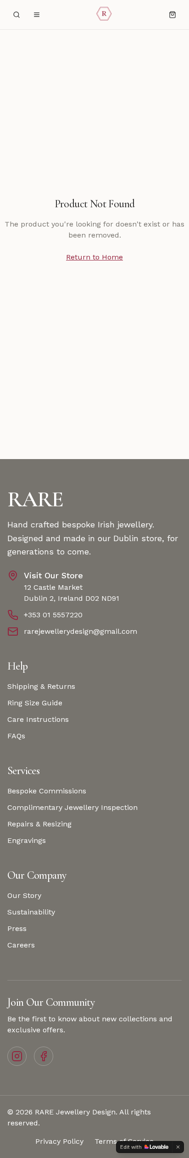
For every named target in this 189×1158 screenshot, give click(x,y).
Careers (21, 945)
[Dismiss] (177, 1146)
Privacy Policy (59, 1141)
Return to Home (94, 257)
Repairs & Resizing (39, 824)
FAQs (16, 735)
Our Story (24, 895)
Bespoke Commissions (46, 791)
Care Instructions (38, 719)
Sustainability (31, 912)
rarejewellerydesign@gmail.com (80, 631)
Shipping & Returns (41, 686)
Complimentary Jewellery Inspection (72, 807)
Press (17, 928)
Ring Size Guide (34, 702)
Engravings (26, 840)
